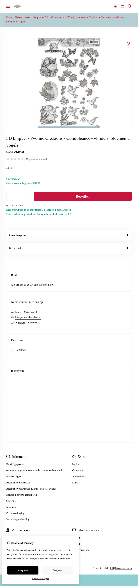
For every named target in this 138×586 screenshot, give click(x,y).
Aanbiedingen (79, 476)
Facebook (21, 350)
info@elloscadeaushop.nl (28, 317)
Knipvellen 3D (40, 17)
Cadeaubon (77, 470)
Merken (76, 464)
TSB (112, 568)
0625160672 (30, 312)
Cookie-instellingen (123, 568)
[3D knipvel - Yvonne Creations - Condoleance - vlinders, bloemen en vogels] (69, 127)
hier (68, 558)
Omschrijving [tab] (18, 235)
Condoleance (57, 17)
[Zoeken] (130, 6)
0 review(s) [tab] (16, 248)
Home (9, 17)
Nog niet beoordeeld (36, 159)
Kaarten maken (23, 17)
